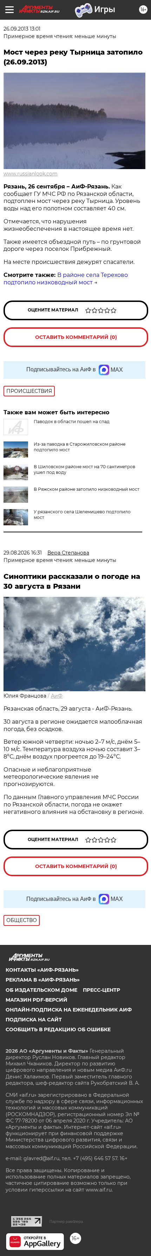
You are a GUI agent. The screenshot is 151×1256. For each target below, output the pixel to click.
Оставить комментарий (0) (76, 337)
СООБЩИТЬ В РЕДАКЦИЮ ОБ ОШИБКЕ (58, 1029)
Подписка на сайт (34, 1019)
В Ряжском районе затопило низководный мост (86, 489)
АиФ (57, 696)
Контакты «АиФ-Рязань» (42, 970)
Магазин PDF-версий (36, 1000)
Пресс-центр (101, 990)
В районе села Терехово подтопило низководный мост (66, 279)
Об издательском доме (41, 990)
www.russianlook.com (31, 174)
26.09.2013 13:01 (22, 29)
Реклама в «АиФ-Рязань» (43, 980)
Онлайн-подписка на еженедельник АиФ (69, 1010)
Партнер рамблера (66, 1221)
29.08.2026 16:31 (23, 553)
